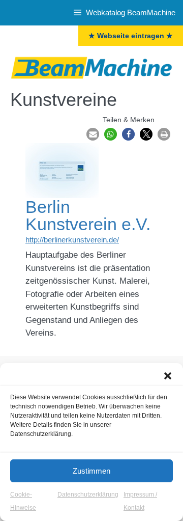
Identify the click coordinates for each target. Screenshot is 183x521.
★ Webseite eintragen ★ (130, 36)
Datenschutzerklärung (87, 494)
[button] (168, 376)
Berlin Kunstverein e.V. (87, 215)
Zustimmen (91, 471)
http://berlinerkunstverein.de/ (72, 239)
